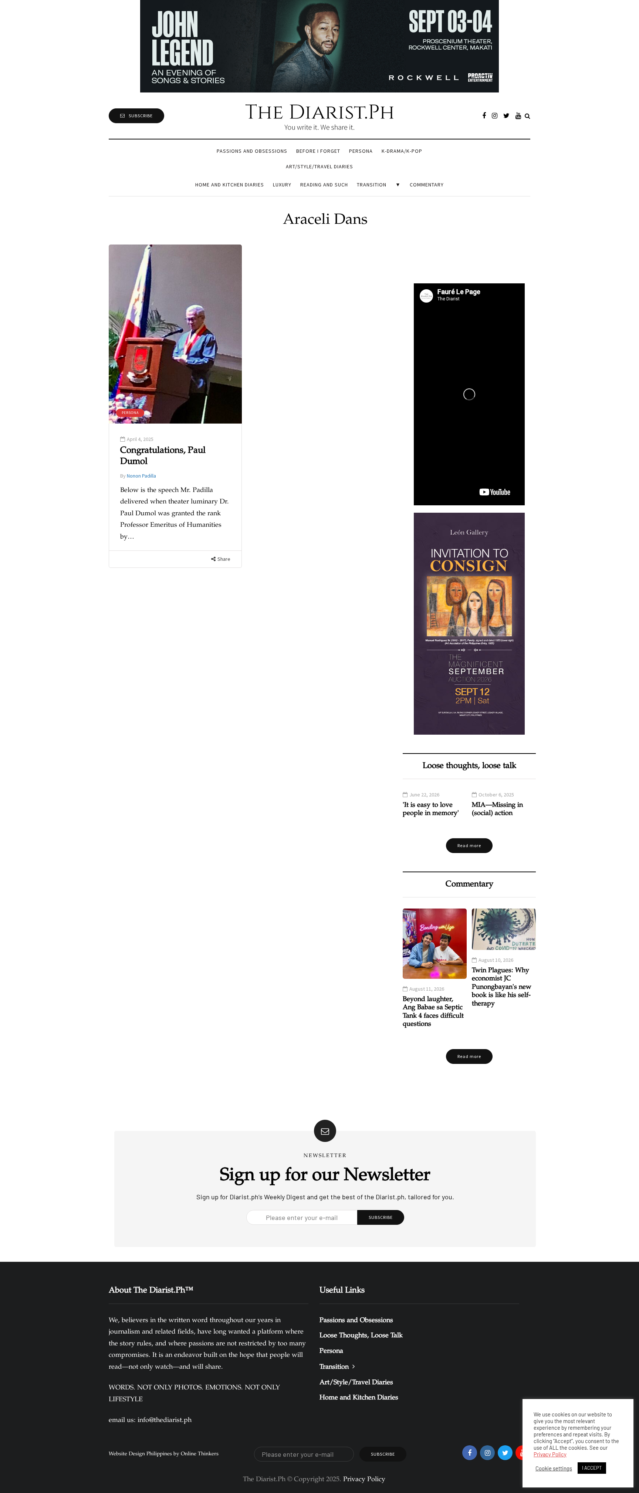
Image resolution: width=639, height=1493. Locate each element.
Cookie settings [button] (553, 1468)
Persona (361, 151)
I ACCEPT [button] (592, 1468)
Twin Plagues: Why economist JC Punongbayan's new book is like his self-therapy (501, 987)
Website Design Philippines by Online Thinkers (164, 1454)
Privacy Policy (550, 1454)
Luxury (282, 184)
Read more (469, 845)
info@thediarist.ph (165, 1420)
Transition (371, 184)
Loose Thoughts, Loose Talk (361, 1335)
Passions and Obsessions (252, 151)
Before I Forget (318, 151)
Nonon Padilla (141, 475)
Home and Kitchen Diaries (229, 184)
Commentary (427, 184)
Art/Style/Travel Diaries (319, 166)
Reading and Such (324, 184)
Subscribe (141, 115)
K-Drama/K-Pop (402, 151)
